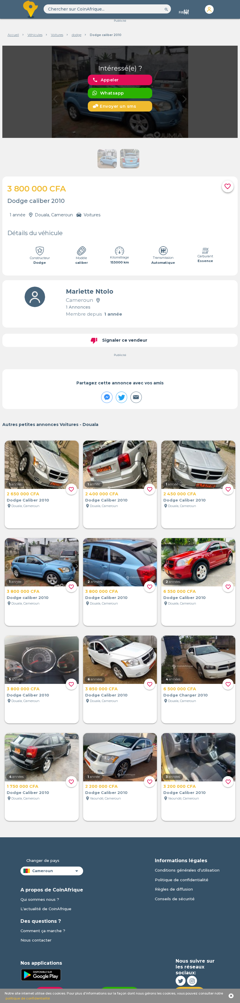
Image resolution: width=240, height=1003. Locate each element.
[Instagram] (192, 981)
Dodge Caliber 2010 (28, 500)
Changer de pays (42, 860)
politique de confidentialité (28, 998)
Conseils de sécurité (175, 898)
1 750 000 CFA (22, 786)
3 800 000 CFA (23, 591)
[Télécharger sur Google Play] (40, 974)
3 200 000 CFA (179, 786)
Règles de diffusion (174, 889)
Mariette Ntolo (89, 291)
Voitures (57, 35)
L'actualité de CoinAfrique (45, 908)
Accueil (13, 35)
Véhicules (35, 35)
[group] (120, 92)
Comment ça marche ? (42, 930)
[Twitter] (181, 981)
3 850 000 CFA (101, 689)
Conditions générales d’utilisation (187, 870)
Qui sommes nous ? (39, 899)
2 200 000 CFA (101, 786)
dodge (76, 35)
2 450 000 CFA (179, 494)
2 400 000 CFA (101, 494)
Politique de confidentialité (181, 879)
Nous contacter (36, 940)
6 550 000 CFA (179, 591)
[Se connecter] (209, 9)
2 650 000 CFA (23, 494)
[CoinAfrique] (31, 9)
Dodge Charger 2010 (185, 695)
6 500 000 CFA (179, 689)
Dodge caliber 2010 (28, 597)
